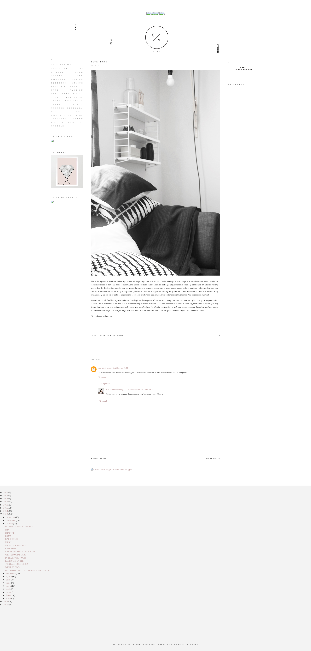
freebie (57, 108)
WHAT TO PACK (12, 567)
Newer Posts (99, 458)
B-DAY (8, 536)
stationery (60, 93)
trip (54, 86)
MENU (8, 542)
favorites (74, 97)
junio (8, 583)
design (77, 79)
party (56, 101)
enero (8, 598)
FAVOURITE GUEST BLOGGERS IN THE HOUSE (27, 570)
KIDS (79, 115)
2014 (5, 511)
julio (8, 580)
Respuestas (105, 383)
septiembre (11, 573)
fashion (76, 90)
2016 (5, 505)
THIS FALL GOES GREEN (17, 564)
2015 (5, 508)
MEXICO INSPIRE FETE (16, 545)
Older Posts (212, 458)
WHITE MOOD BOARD (15, 555)
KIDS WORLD (11, 548)
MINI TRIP (10, 533)
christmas (74, 101)
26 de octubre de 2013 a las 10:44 (115, 368)
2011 (5, 604)
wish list (67, 111)
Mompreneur (61, 115)
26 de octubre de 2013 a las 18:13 (140, 389)
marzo (9, 592)
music (56, 122)
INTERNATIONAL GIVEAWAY (19, 526)
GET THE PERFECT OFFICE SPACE (21, 551)
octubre (9, 523)
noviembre (11, 520)
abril (8, 589)
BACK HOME (99, 62)
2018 (5, 498)
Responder (102, 377)
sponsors (75, 108)
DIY (63, 86)
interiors (59, 68)
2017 (5, 501)
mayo (8, 586)
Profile (57, 126)
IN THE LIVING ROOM (15, 558)
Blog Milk (177, 645)
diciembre (10, 517)
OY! (80, 68)
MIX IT (77, 122)
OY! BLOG (118, 645)
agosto (9, 576)
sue (99, 368)
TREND (78, 119)
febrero (9, 595)
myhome (57, 72)
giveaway (59, 119)
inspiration (61, 64)
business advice (67, 83)
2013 (5, 514)
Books (67, 122)
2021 (5, 492)
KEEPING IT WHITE (14, 561)
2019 (5, 495)
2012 (5, 601)
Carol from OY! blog (114, 389)
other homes (67, 104)
